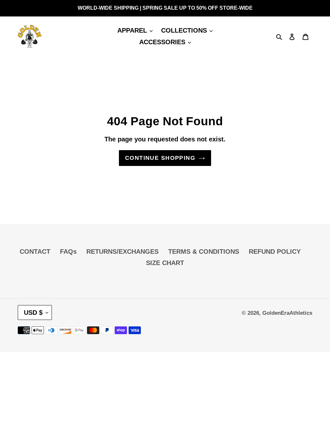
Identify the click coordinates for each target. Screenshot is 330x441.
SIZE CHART (165, 262)
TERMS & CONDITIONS (203, 251)
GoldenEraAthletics (287, 313)
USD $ (33, 312)
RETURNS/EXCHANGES (122, 251)
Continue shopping (160, 158)
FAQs (68, 251)
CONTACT (35, 251)
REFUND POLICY (275, 251)
